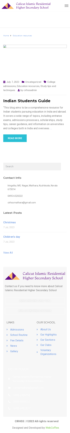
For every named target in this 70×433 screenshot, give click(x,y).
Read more (15, 138)
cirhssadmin (30, 90)
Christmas (9, 222)
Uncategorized (33, 81)
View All (8, 252)
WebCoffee (52, 427)
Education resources (28, 86)
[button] (35, 300)
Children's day (11, 236)
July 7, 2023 (13, 81)
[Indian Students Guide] (35, 60)
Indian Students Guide (26, 100)
